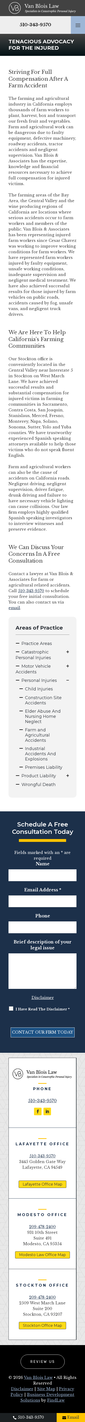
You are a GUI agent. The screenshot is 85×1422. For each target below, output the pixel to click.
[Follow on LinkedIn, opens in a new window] (47, 1111)
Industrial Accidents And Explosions (40, 754)
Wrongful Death (38, 784)
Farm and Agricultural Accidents (37, 735)
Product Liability (38, 775)
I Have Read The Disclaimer (43, 1009)
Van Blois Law (38, 1377)
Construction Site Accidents (43, 700)
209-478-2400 (42, 1226)
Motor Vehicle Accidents (33, 669)
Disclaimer (42, 997)
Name (43, 864)
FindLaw (56, 1400)
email (14, 607)
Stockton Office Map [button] (42, 1325)
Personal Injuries (39, 680)
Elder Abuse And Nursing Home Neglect (43, 716)
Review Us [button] (42, 1362)
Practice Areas (36, 643)
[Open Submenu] (67, 652)
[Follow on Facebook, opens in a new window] (38, 1111)
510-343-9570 (35, 24)
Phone (42, 916)
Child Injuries (39, 689)
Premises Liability (43, 767)
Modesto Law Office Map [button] (42, 1255)
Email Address (42, 890)
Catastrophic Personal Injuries (33, 654)
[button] (78, 25)
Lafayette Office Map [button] (42, 1184)
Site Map (46, 1388)
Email (73, 1417)
